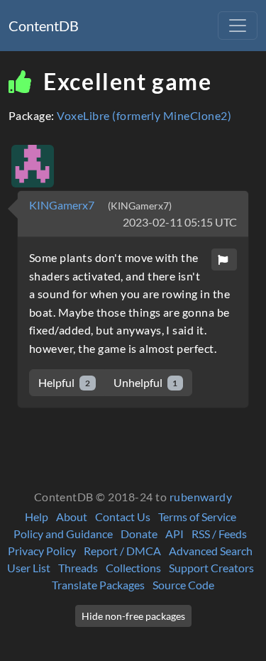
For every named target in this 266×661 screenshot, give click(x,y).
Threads (78, 567)
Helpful (64, 382)
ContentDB (44, 25)
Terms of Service (197, 516)
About (71, 516)
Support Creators (211, 567)
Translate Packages (98, 584)
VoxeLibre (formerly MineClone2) (144, 115)
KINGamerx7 (62, 205)
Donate (139, 533)
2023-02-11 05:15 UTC (180, 222)
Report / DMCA (122, 550)
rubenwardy (201, 496)
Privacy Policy (42, 550)
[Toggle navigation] (237, 25)
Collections (133, 567)
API (174, 533)
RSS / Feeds (219, 533)
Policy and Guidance (63, 533)
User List (28, 567)
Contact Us (122, 516)
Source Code (183, 584)
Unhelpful (145, 382)
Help (36, 516)
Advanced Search (211, 550)
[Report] (224, 259)
